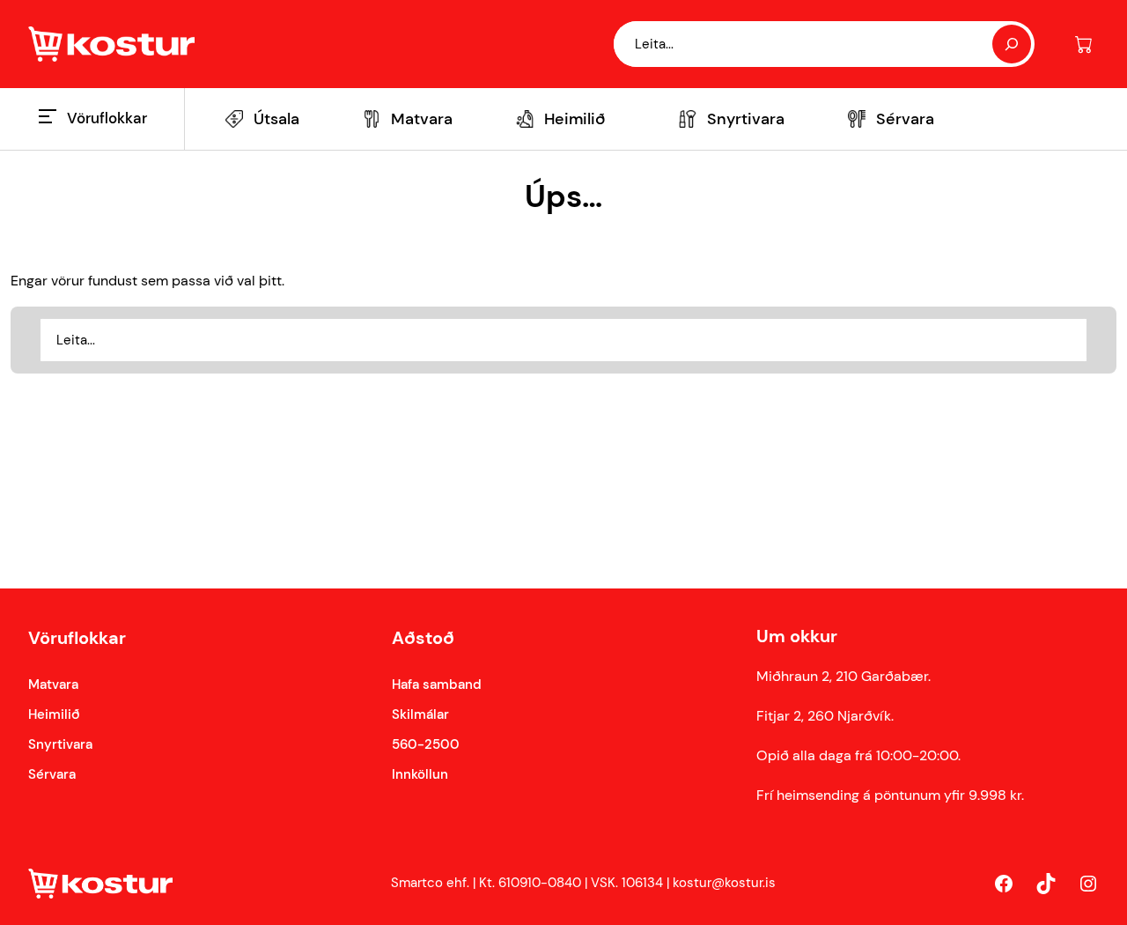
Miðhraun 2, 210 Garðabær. (843, 676)
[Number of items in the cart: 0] (1083, 44)
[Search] (1011, 44)
